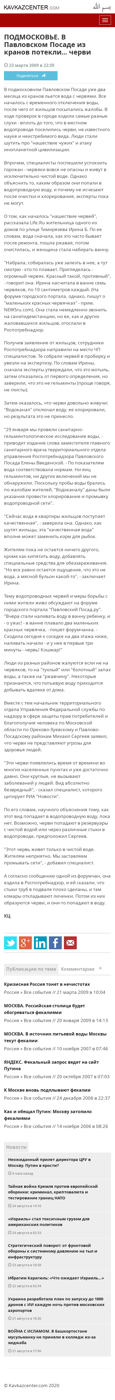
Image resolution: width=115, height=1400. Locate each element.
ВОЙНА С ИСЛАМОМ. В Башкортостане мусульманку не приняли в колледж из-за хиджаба (52, 1340)
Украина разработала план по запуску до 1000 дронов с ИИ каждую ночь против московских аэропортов (56, 1308)
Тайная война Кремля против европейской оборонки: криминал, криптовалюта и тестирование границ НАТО (53, 1195)
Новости (16, 1147)
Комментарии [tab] (81, 969)
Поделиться (29, 75)
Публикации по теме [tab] (31, 969)
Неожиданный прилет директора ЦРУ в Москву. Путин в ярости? (49, 1166)
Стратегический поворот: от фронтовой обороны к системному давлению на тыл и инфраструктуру (52, 1255)
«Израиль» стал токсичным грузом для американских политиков (49, 1225)
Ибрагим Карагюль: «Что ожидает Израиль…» (56, 1281)
